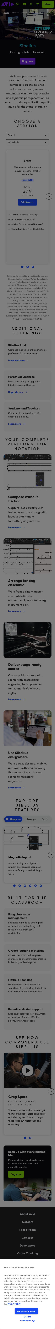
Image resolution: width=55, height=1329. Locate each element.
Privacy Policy (13, 1304)
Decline (27, 1316)
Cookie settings (27, 1320)
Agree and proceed (26, 1311)
